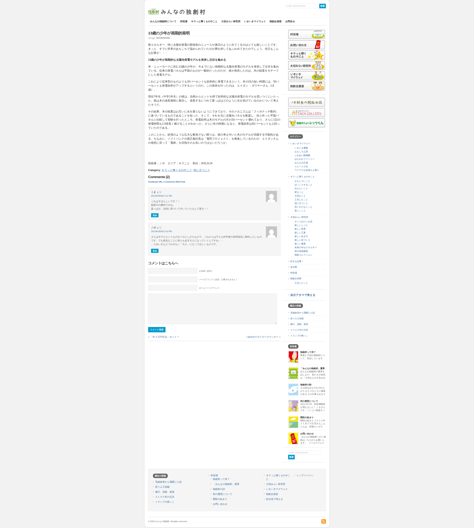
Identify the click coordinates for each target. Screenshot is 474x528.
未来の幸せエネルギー (306, 247)
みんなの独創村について (163, 21)
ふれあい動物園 (302, 155)
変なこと (299, 192)
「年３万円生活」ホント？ (164, 336)
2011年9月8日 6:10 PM (161, 231)
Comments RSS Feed (174, 182)
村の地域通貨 (301, 251)
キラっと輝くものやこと (204, 21)
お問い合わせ (307, 433)
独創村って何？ (308, 352)
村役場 (183, 21)
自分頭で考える (274, 499)
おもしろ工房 (301, 151)
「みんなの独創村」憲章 (312, 368)
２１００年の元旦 (299, 330)
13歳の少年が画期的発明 (169, 33)
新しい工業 (300, 232)
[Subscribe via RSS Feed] (323, 521)
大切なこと (300, 196)
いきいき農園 (301, 148)
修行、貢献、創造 (299, 324)
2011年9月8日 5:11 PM (161, 196)
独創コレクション (303, 255)
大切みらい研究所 (231, 21)
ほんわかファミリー (305, 159)
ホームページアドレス (209, 288)
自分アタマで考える (302, 294)
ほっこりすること (303, 184)
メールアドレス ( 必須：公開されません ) (218, 279)
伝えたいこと (301, 188)
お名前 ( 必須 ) (205, 271)
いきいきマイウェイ (255, 21)
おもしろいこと (302, 181)
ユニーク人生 (301, 166)
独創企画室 (276, 21)
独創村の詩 (305, 384)
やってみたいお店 (303, 221)
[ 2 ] (153, 38)
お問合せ (290, 21)
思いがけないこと (303, 207)
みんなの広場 (301, 162)
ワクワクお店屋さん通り (307, 170)
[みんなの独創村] (183, 15)
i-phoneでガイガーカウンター (262, 336)
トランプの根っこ (299, 335)
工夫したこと (301, 199)
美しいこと (300, 210)
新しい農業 (300, 243)
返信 (155, 215)
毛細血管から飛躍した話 (302, 312)
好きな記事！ (297, 261)
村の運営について (309, 401)
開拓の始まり (307, 417)
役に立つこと (201, 170)
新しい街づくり (302, 240)
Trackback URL (155, 182)
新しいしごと (301, 225)
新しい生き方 (301, 236)
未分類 (293, 267)
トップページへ (304, 475)
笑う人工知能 (297, 318)
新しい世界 (300, 229)
